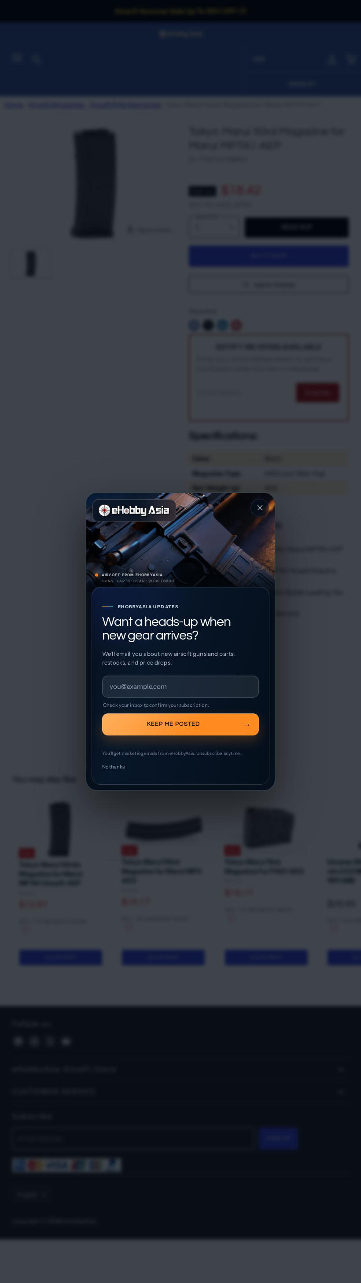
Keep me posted (173, 724)
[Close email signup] (259, 508)
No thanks (113, 767)
